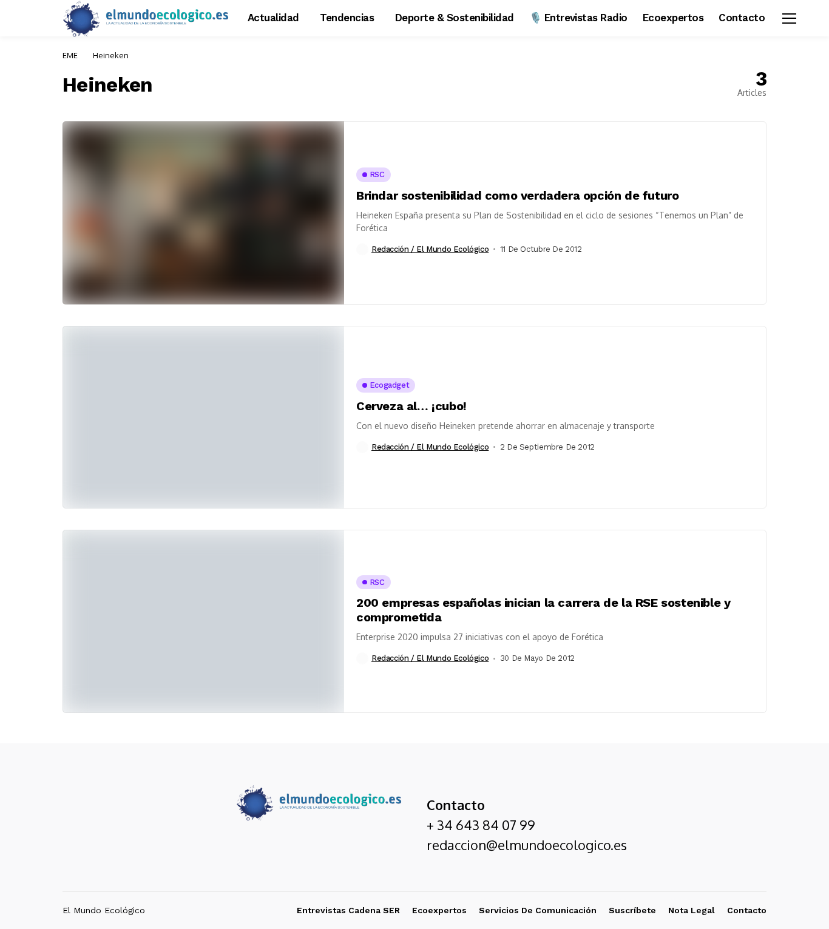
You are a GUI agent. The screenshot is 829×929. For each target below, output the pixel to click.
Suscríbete (632, 910)
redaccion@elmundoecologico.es (527, 844)
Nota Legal (691, 910)
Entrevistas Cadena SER (348, 910)
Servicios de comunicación (538, 910)
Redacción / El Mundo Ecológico (430, 249)
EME (70, 55)
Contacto (746, 910)
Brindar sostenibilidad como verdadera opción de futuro (517, 195)
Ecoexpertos (439, 910)
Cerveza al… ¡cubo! (411, 406)
